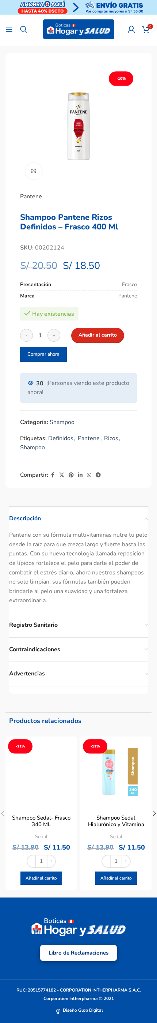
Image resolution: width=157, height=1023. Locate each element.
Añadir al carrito (97, 334)
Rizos (111, 438)
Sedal (41, 836)
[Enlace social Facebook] (52, 475)
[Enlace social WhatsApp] (89, 475)
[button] (41, 878)
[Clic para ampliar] (34, 171)
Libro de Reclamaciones (78, 952)
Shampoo (62, 422)
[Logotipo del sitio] (79, 29)
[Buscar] (23, 29)
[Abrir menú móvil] (9, 29)
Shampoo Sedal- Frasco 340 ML (41, 821)
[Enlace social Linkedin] (80, 475)
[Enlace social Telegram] (98, 475)
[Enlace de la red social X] (61, 475)
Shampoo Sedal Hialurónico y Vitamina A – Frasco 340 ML (116, 824)
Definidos (60, 438)
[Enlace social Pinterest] (71, 475)
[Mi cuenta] (131, 29)
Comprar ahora (43, 354)
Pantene (31, 196)
